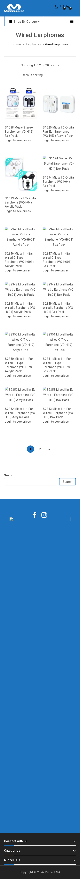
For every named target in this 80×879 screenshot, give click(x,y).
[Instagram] (44, 515)
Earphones (33, 44)
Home (17, 44)
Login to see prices (18, 140)
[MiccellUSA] (14, 7)
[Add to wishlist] (17, 94)
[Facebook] (35, 515)
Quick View (25, 94)
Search (9, 475)
